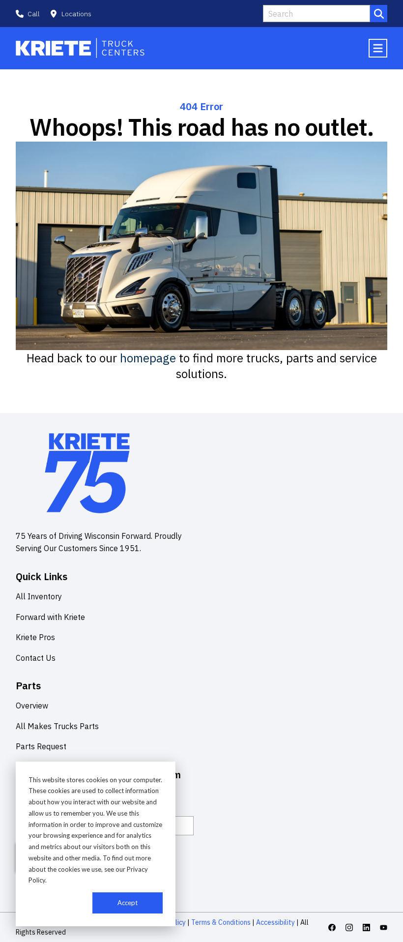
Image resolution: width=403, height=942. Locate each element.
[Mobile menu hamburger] (378, 48)
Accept (127, 903)
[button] (70, 14)
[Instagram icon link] (349, 927)
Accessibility (275, 922)
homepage (148, 358)
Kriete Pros (35, 637)
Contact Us (36, 658)
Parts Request (41, 746)
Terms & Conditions (221, 922)
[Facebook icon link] (332, 927)
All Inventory (39, 596)
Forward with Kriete (50, 617)
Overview (32, 705)
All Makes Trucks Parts (57, 726)
